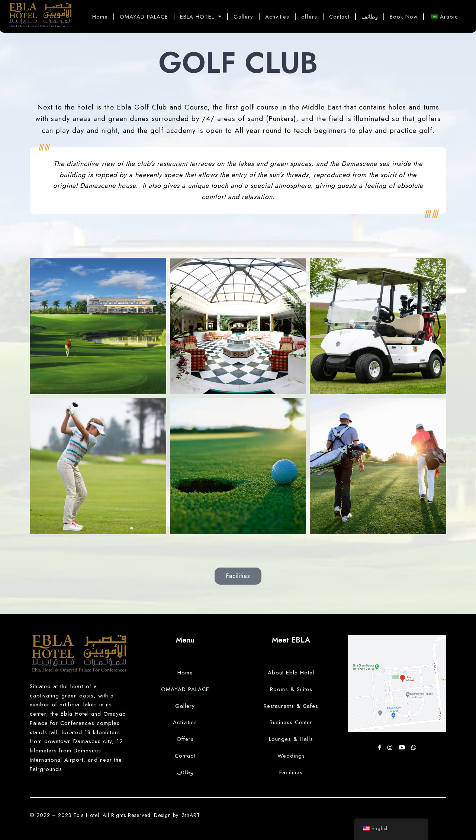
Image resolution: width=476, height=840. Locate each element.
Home (100, 17)
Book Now (404, 17)
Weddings (291, 756)
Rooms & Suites (291, 689)
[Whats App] (413, 747)
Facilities (291, 772)
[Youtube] (403, 747)
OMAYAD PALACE (144, 17)
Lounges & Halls (291, 739)
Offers (185, 739)
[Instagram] (391, 747)
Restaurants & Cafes (291, 706)
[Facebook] (381, 747)
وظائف (369, 17)
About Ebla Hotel (291, 673)
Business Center (291, 722)
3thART (191, 815)
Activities (277, 17)
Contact (339, 17)
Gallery (243, 17)
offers (309, 17)
